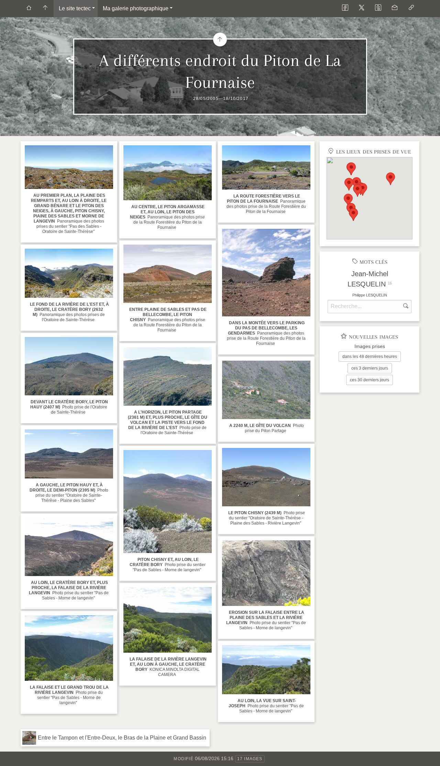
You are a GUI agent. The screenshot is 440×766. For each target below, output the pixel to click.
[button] (348, 184)
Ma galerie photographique (135, 8)
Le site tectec (75, 8)
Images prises (369, 346)
